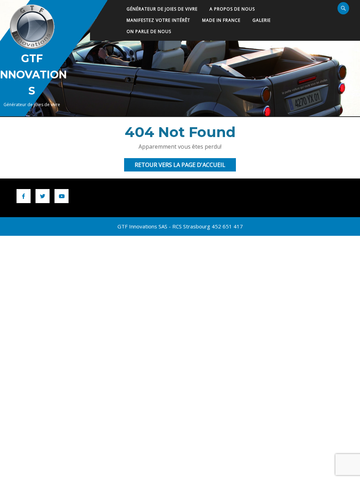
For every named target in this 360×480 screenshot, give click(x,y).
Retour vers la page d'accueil (185, 166)
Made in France (221, 20)
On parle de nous (149, 31)
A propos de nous (232, 9)
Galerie (261, 20)
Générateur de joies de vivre (162, 9)
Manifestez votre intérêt (158, 20)
